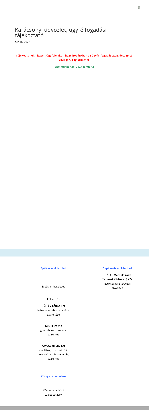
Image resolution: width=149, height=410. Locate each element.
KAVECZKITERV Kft (53, 345)
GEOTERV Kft (53, 326)
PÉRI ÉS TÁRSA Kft (53, 306)
